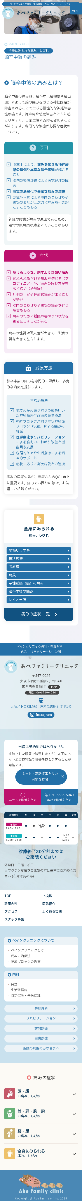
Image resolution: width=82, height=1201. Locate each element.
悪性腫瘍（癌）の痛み (26, 583)
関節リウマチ (19, 550)
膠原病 (14, 567)
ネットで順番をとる (23, 800)
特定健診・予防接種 (25, 995)
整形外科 (41, 1008)
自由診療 (41, 1038)
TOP (7, 896)
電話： (42, 693)
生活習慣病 (19, 990)
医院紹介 (48, 904)
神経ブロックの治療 (25, 961)
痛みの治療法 (21, 956)
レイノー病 (17, 599)
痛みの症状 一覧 (35, 614)
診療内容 (10, 904)
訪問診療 (41, 1028)
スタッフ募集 (14, 919)
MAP (54, 687)
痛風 (12, 575)
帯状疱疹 (16, 558)
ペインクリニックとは (27, 950)
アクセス (10, 911)
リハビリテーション (41, 1018)
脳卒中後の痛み (21, 591)
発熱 (14, 984)
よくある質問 (52, 911)
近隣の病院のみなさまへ (41, 1048)
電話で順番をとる (60, 797)
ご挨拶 (47, 896)
